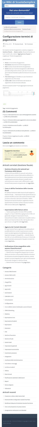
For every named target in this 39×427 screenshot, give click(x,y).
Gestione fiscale (26, 29)
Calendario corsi (9, 296)
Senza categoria (9, 385)
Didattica (7, 314)
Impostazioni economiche (12, 349)
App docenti (8, 285)
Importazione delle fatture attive (16, 210)
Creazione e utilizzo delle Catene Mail (15, 396)
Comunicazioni (9, 300)
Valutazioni (8, 388)
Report (7, 381)
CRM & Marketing (9, 310)
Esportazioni (8, 324)
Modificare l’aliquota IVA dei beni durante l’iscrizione (19, 403)
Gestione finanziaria (10, 335)
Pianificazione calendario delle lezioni (15, 378)
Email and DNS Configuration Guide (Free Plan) (17, 399)
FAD (6, 332)
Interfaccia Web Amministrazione (12, 29)
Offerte (7, 371)
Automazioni (8, 293)
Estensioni (7, 328)
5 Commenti (30, 44)
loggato (11, 146)
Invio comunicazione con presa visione (15, 407)
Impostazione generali (11, 346)
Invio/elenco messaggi (11, 363)
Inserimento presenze (11, 353)
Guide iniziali (8, 342)
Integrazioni (8, 356)
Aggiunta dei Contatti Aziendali (15, 227)
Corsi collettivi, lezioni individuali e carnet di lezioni (18, 307)
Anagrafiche (8, 282)
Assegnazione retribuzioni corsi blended (15, 410)
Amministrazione (9, 278)
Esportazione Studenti (11, 321)
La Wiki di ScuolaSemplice (19, 2)
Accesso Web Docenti (10, 271)
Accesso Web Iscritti (10, 275)
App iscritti (8, 289)
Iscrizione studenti (10, 367)
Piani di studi (8, 374)
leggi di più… (31, 183)
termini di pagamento (12, 108)
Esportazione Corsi (10, 317)
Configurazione (9, 303)
